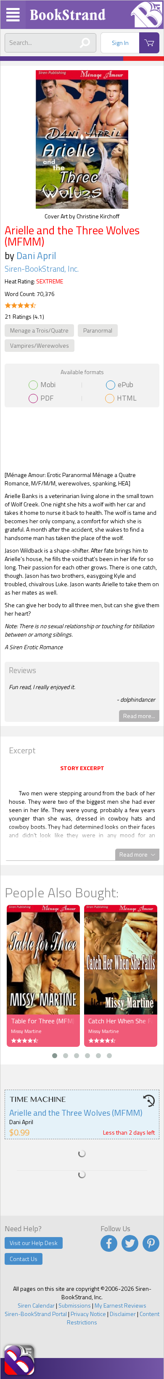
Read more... (139, 715)
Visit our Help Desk (34, 1242)
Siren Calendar (36, 1305)
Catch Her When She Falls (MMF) (120, 1021)
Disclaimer (123, 1313)
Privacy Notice (88, 1313)
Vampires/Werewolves (39, 345)
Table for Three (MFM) (42, 1021)
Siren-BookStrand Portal (36, 1313)
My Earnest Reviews (120, 1305)
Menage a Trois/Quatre (39, 330)
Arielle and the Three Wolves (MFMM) (76, 1112)
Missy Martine (26, 1031)
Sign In (120, 42)
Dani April (36, 255)
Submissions (74, 1305)
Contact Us (23, 1258)
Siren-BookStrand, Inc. (42, 269)
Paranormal (97, 330)
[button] (54, 1055)
